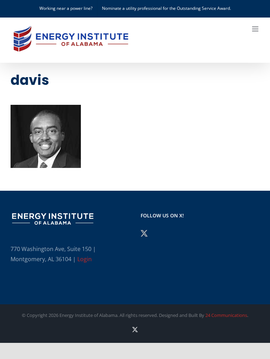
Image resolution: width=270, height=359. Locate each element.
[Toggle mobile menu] (255, 29)
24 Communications (226, 315)
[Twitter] (144, 233)
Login (84, 259)
